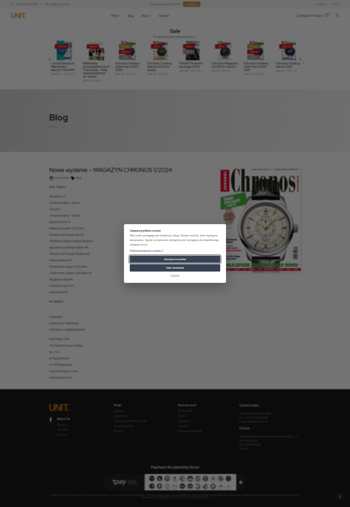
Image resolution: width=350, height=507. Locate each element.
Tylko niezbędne (175, 267)
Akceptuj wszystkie (175, 259)
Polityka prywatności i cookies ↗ (147, 250)
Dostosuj (175, 275)
